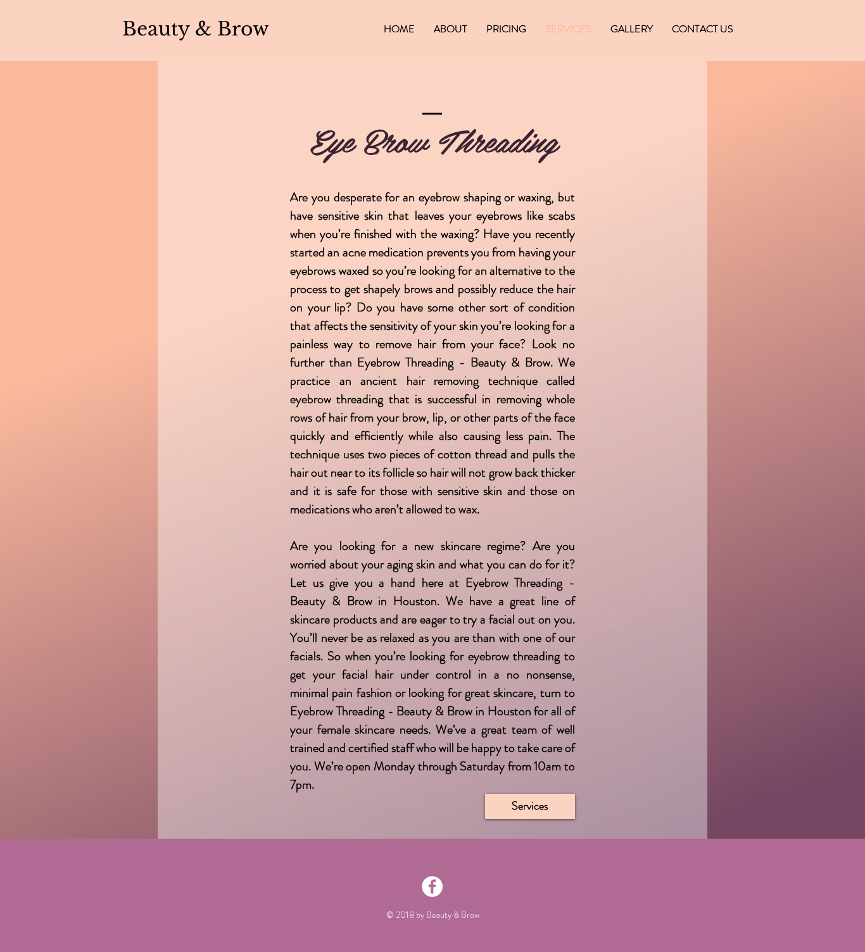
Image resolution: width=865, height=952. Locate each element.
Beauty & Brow (452, 914)
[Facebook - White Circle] (432, 886)
